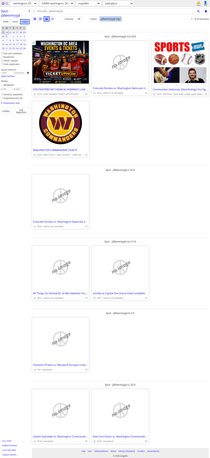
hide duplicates (12, 64)
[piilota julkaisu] (86, 94)
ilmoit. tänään (11, 60)
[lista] (35, 19)
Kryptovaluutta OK (13, 98)
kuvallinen (9, 56)
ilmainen (9, 85)
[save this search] (206, 11)
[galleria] (47, 19)
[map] (52, 19)
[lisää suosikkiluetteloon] (35, 94)
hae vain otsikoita (13, 53)
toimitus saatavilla (13, 94)
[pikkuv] (41, 19)
